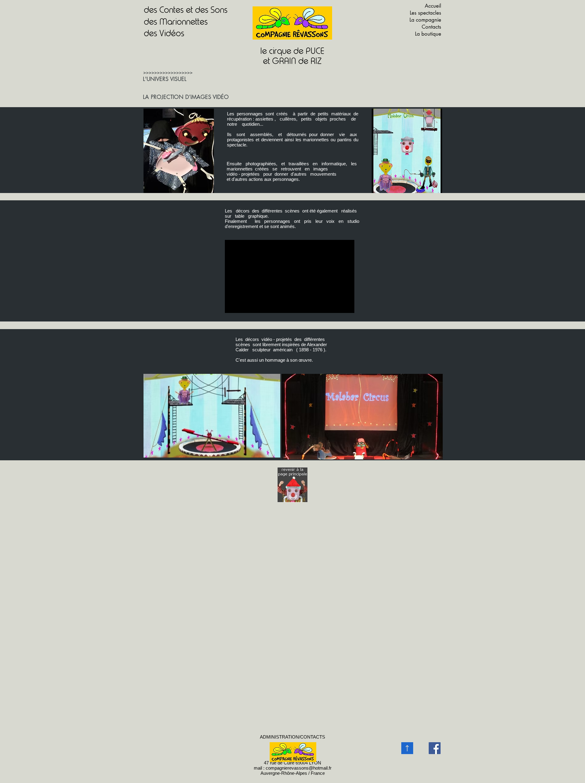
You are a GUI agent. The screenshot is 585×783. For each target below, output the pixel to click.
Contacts (431, 26)
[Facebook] (435, 748)
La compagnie (425, 19)
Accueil (433, 5)
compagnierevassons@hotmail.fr (299, 768)
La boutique (428, 33)
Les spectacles (425, 12)
